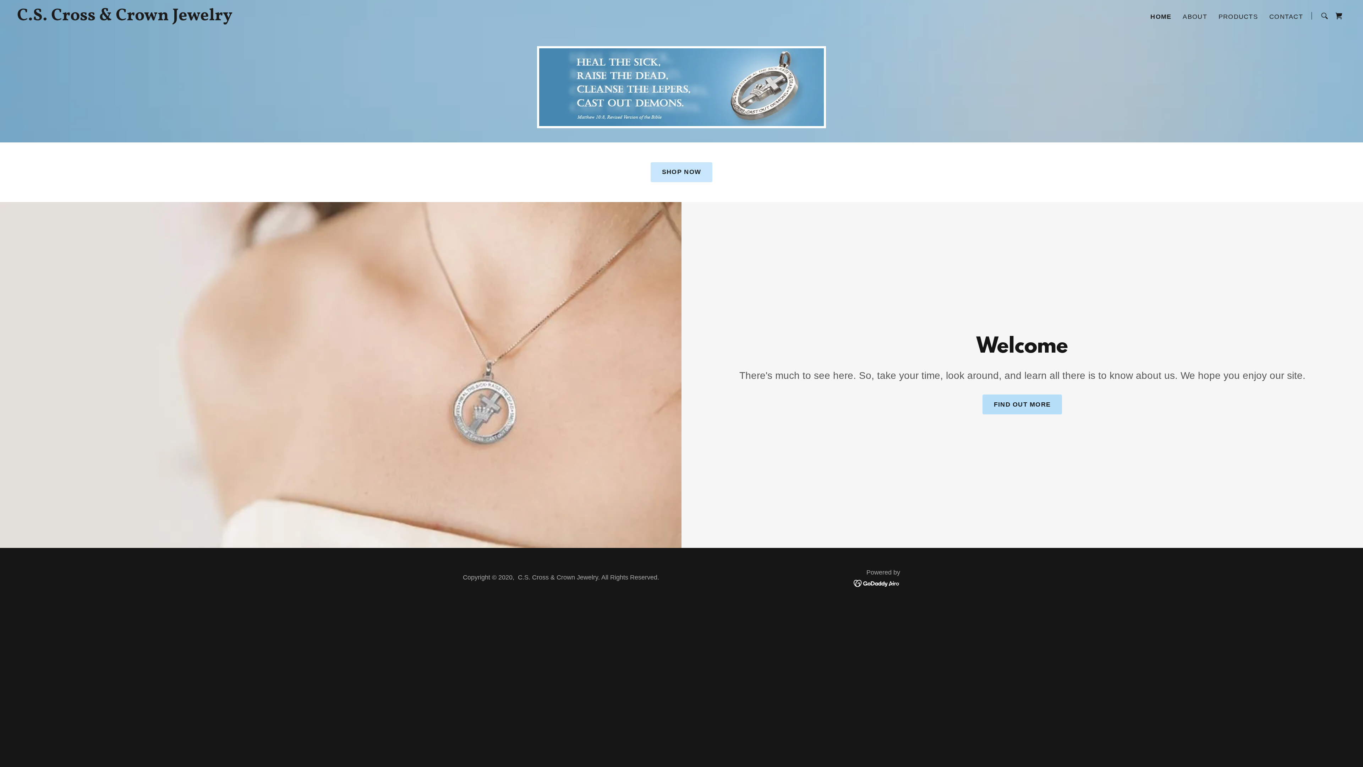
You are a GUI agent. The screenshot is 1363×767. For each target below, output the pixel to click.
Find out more (1022, 404)
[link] (249, 17)
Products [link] (1238, 16)
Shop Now (681, 171)
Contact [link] (1286, 16)
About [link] (1195, 16)
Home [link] (1160, 16)
